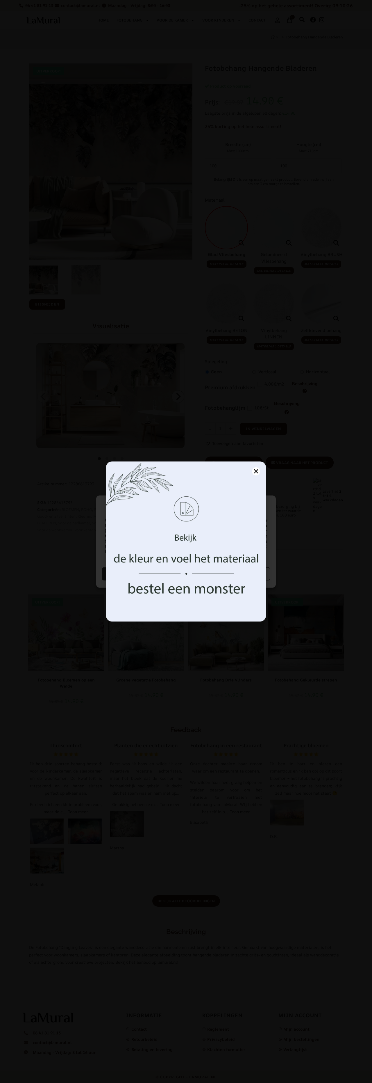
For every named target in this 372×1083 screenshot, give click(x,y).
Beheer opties (229, 574)
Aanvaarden (143, 574)
